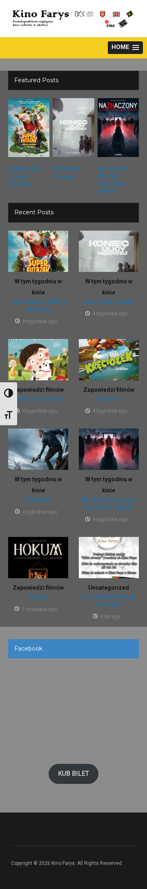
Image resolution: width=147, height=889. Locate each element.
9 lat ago (110, 616)
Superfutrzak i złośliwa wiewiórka (24, 176)
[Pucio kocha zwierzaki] (38, 359)
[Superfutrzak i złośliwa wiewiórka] (28, 127)
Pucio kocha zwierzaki (38, 399)
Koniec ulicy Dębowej (108, 302)
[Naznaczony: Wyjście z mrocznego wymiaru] (118, 127)
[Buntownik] (38, 449)
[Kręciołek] (109, 359)
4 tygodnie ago (40, 321)
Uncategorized (108, 587)
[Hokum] (38, 557)
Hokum (38, 597)
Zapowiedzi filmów (38, 389)
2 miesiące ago (40, 609)
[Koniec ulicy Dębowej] (73, 127)
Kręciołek (109, 399)
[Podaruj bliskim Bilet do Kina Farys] (109, 557)
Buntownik (38, 499)
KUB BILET (73, 773)
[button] (125, 47)
